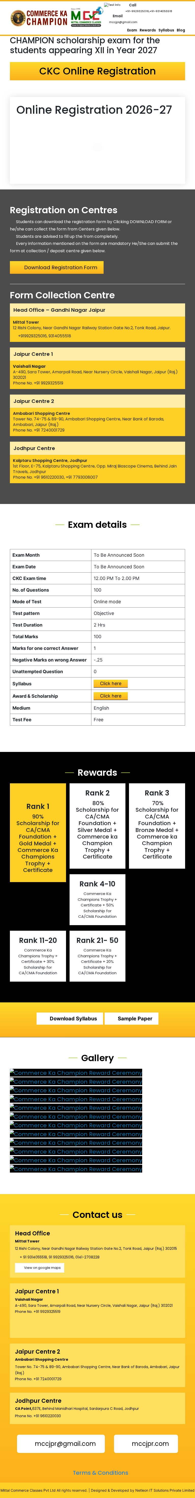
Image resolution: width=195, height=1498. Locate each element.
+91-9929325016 (137, 11)
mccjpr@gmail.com (123, 22)
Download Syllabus (73, 1019)
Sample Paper (135, 1019)
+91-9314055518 (161, 11)
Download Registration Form (60, 267)
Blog (181, 30)
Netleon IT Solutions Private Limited (164, 1490)
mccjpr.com (149, 1443)
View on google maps (42, 1267)
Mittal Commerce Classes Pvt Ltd (28, 1490)
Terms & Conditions (99, 1473)
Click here (110, 683)
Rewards (148, 30)
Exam (132, 30)
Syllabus (166, 30)
